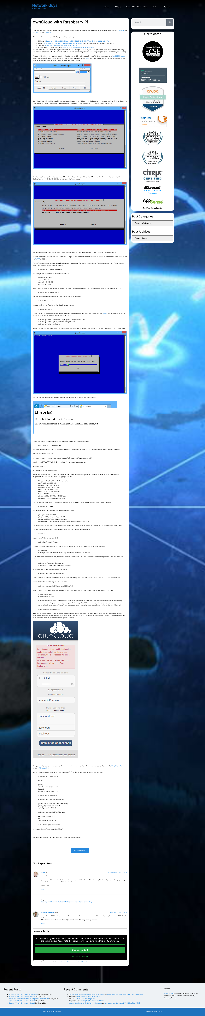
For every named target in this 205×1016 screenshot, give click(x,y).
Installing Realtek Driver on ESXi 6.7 (92, 1001)
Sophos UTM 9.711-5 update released (22, 1001)
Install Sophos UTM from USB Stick (88, 996)
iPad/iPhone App (117, 766)
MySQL (105, 313)
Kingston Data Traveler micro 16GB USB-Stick (78, 47)
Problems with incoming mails (85, 999)
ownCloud (36, 32)
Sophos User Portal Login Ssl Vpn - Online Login (85, 1003)
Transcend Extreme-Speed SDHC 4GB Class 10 (61, 45)
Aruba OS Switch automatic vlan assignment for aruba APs (29, 999)
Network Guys (44, 5)
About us (167, 7)
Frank (43, 872)
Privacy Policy (157, 1011)
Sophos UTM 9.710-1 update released (22, 1003)
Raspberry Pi (48, 32)
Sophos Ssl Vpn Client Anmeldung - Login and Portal (86, 994)
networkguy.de (56, 1011)
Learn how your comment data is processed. (75, 961)
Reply (43, 889)
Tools (154, 7)
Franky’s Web (168, 993)
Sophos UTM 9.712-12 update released (22, 996)
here (87, 58)
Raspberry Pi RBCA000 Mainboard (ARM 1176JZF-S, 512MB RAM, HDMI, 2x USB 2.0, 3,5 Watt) (78, 41)
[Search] (169, 22)
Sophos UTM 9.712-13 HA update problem (23, 994)
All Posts (118, 7)
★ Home (106, 7)
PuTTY (37, 259)
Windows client (44, 768)
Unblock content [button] (80, 950)
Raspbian (121, 30)
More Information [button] (80, 956)
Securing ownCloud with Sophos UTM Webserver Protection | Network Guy (66, 902)
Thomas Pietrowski (48, 912)
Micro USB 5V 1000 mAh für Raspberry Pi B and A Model (63, 43)
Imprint (148, 1011)
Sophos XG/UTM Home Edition (136, 7)
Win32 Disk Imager (119, 56)
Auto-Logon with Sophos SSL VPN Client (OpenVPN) (125, 994)
